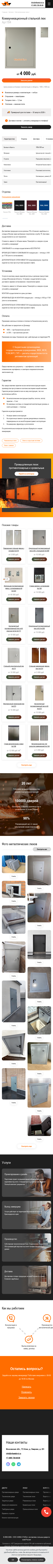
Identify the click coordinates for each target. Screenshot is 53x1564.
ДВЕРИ (4, 1488)
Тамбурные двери (8, 1509)
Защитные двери (7, 1501)
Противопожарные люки (31, 1492)
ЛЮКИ (25, 1488)
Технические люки (29, 1496)
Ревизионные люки (29, 1501)
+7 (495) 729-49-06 (37, 5)
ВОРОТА (46, 1488)
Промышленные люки (30, 1509)
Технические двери (8, 1496)
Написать (26, 1386)
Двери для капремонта (9, 1505)
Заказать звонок (27, 1397)
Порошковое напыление (11, 197)
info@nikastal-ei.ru (37, 2)
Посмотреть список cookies (32, 1560)
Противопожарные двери (10, 1492)
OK (13, 1560)
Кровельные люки (29, 1505)
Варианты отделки (8, 1513)
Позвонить (26, 1391)
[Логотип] (6, 4)
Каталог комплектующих (10, 1518)
